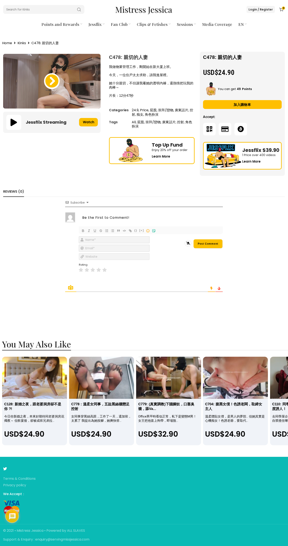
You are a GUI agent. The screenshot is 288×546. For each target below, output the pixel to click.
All (134, 122)
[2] (87, 270)
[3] (93, 270)
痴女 (140, 114)
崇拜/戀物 (165, 110)
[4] (99, 270)
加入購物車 (242, 104)
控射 (180, 122)
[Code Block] (124, 230)
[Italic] (89, 230)
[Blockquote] (118, 230)
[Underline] (95, 230)
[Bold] (83, 230)
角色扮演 (151, 114)
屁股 (153, 110)
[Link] (130, 230)
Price (144, 110)
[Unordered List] (113, 230)
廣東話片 (181, 110)
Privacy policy (14, 485)
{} (135, 230)
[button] (52, 81)
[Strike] (101, 230)
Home (7, 43)
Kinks (21, 43)
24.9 (135, 110)
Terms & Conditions (19, 479)
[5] (105, 270)
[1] (81, 270)
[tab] (13, 191)
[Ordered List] (107, 230)
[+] (141, 230)
